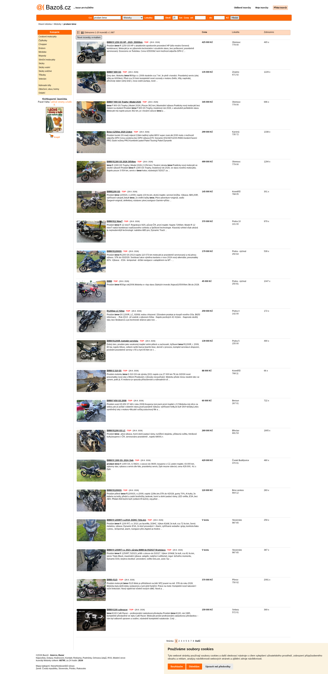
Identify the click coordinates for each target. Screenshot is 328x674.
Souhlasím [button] (176, 666)
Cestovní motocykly (48, 36)
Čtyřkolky (43, 40)
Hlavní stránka (45, 24)
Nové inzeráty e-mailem (89, 37)
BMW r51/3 (112, 580)
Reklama (77, 658)
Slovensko (63, 668)
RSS (110, 658)
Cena (204, 32)
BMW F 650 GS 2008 (116, 400)
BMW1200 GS (113, 191)
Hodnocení (59, 658)
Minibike (42, 52)
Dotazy (50, 658)
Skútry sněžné (45, 71)
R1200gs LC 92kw (115, 311)
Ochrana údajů (100, 658)
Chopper (43, 44)
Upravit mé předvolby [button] (218, 666)
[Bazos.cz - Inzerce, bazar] (54, 9)
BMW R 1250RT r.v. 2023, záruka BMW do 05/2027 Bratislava (136, 550)
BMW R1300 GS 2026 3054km (121, 161)
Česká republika (49, 668)
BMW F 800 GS (114, 72)
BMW (109, 281)
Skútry (41, 63)
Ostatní (42, 93)
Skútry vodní (44, 67)
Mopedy (42, 56)
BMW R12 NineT (114, 221)
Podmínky (87, 658)
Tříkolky (42, 75)
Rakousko (81, 668)
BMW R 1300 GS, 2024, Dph (120, 460)
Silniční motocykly (47, 60)
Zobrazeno (269, 32)
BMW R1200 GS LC (116, 430)
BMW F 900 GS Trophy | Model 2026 (124, 102)
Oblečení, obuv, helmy (49, 89)
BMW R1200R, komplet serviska (122, 341)
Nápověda (41, 658)
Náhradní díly (45, 85)
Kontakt (68, 658)
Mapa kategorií (43, 666)
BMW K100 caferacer (117, 609)
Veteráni (42, 79)
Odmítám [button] (194, 666)
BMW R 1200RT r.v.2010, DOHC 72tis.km (126, 520)
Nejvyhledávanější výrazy (62, 666)
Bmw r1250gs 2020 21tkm (119, 132)
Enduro (42, 48)
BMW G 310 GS (114, 371)
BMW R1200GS (114, 251)
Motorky (57, 24)
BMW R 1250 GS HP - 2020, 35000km (125, 42)
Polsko (72, 668)
